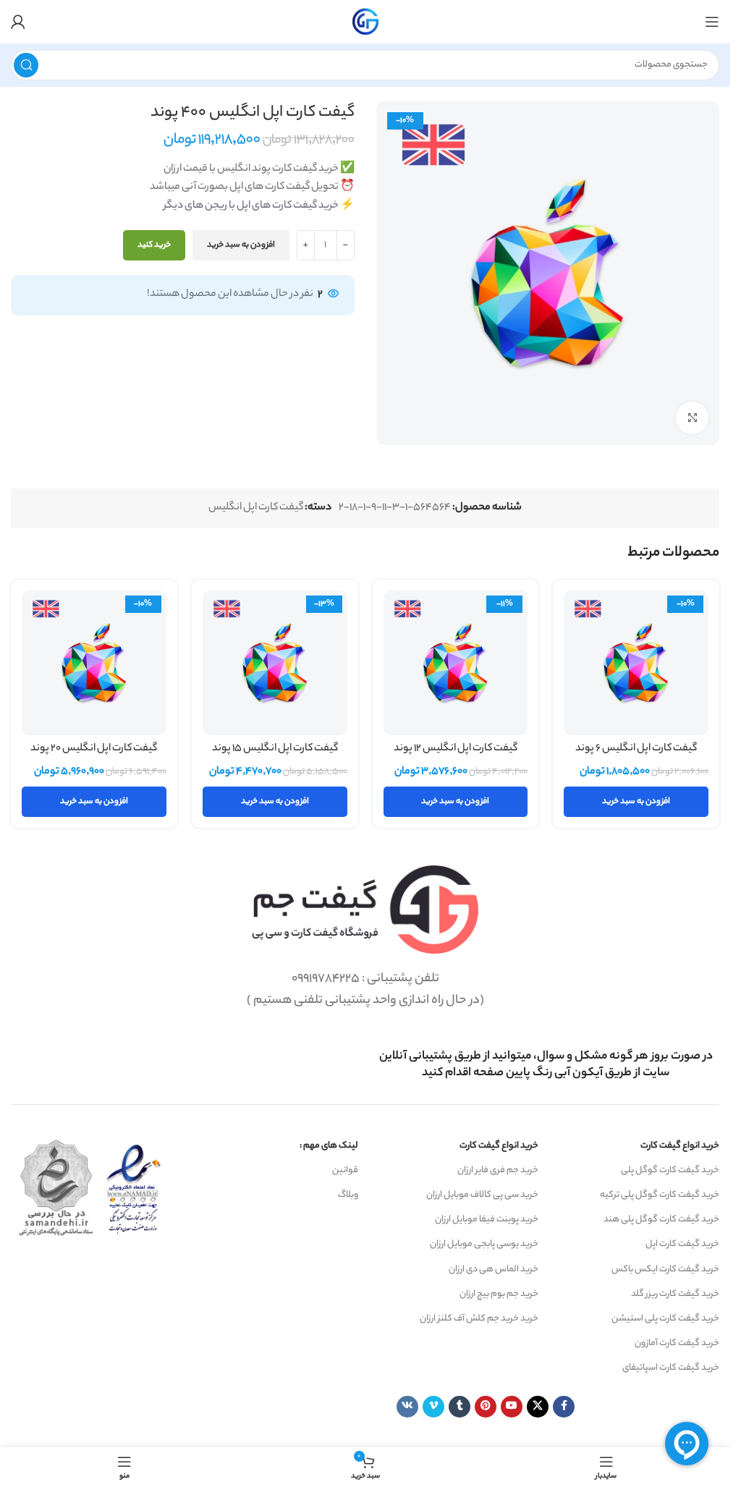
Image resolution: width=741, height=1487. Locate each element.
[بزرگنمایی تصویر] (692, 418)
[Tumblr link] (459, 1407)
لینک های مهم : (329, 1145)
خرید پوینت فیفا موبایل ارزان (486, 1219)
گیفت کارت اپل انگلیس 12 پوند (455, 749)
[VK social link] (407, 1407)
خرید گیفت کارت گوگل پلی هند (661, 1219)
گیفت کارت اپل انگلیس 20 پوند (93, 749)
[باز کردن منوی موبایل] (712, 21)
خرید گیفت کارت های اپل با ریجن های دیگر (251, 206)
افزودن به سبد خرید (241, 245)
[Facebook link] (564, 1407)
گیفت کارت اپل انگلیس (255, 508)
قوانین (345, 1170)
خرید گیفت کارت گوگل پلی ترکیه (659, 1195)
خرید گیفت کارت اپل (682, 1244)
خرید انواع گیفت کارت (679, 1145)
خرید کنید (154, 245)
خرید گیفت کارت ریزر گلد (675, 1294)
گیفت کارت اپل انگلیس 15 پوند (275, 749)
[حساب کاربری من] (18, 21)
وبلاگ (348, 1195)
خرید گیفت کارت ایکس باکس (665, 1269)
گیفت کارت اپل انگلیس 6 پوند (636, 749)
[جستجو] (26, 65)
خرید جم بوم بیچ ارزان (499, 1294)
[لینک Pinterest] (485, 1407)
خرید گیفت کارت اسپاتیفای (670, 1368)
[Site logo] (365, 21)
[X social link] (538, 1407)
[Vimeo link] (433, 1407)
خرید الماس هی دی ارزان (493, 1269)
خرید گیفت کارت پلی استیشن (665, 1318)
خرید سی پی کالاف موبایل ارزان (482, 1195)
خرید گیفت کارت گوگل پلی (670, 1170)
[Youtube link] (511, 1407)
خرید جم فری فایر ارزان (497, 1170)
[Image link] (365, 910)
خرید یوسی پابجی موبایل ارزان (484, 1244)
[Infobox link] (546, 1065)
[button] (636, 802)
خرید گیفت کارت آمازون (677, 1343)
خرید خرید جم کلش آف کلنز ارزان (479, 1318)
